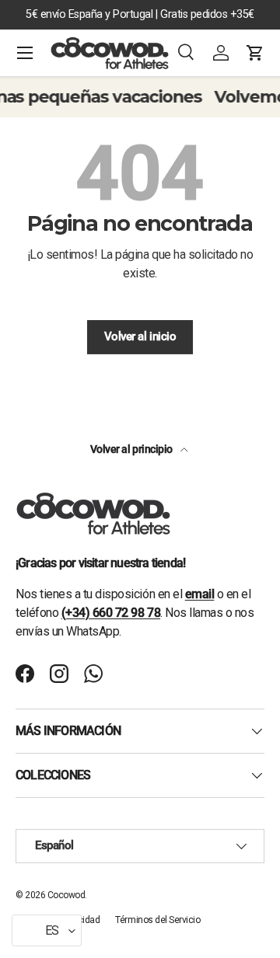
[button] (255, 53)
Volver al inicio (140, 336)
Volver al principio (132, 449)
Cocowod (66, 895)
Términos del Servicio (157, 919)
